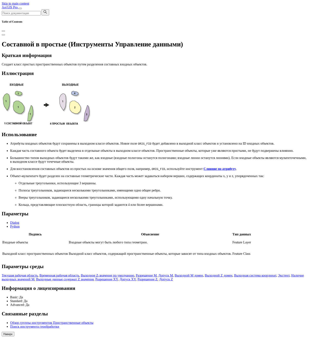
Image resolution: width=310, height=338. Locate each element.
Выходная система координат (255, 275)
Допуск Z (166, 279)
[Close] (3, 31)
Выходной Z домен (218, 275)
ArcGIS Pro (10, 7)
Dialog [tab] (14, 222)
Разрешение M (146, 275)
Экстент (284, 275)
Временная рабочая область (59, 275)
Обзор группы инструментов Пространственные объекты (51, 322)
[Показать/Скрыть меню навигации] (20, 8)
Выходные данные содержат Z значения (65, 279)
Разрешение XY (106, 279)
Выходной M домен (189, 275)
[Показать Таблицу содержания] (3, 34)
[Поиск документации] (45, 12)
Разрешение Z (147, 279)
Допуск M (165, 275)
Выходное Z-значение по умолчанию (107, 275)
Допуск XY (128, 279)
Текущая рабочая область (20, 275)
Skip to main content (15, 3)
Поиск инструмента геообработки (34, 326)
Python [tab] (15, 226)
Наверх (8, 334)
